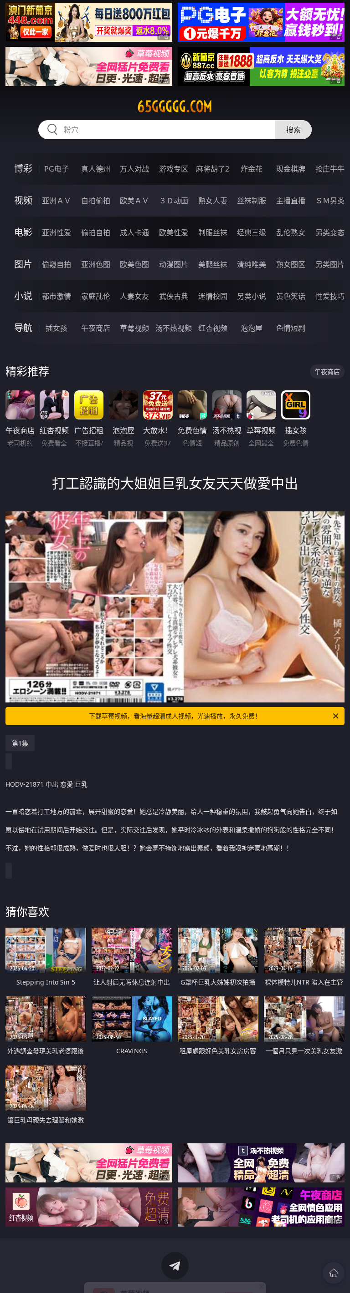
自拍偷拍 (95, 201)
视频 (23, 200)
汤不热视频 (173, 328)
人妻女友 (134, 296)
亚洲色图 (95, 264)
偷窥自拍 (56, 264)
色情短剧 (290, 328)
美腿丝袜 (212, 264)
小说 (23, 296)
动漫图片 (173, 264)
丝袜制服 (251, 201)
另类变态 (330, 232)
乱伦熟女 (290, 232)
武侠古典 (173, 296)
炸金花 (251, 169)
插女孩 (56, 328)
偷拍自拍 (95, 232)
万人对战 (134, 169)
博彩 (23, 168)
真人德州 (95, 169)
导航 (23, 328)
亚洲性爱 (56, 232)
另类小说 (251, 296)
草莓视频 (134, 328)
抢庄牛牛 (330, 169)
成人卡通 (134, 232)
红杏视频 (212, 328)
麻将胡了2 (212, 169)
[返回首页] (334, 1273)
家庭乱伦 (95, 296)
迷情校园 (212, 296)
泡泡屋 (251, 328)
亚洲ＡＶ (56, 201)
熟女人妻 (212, 201)
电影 (23, 232)
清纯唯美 (251, 264)
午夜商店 (95, 328)
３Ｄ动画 (173, 201)
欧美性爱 (173, 232)
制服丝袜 (212, 232)
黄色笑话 (290, 296)
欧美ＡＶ (134, 201)
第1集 (20, 743)
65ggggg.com (174, 106)
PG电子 (56, 169)
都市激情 (56, 296)
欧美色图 (134, 264)
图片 (23, 264)
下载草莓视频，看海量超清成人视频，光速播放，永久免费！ (175, 716)
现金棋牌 (290, 169)
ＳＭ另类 (330, 201)
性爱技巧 (330, 296)
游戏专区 (173, 169)
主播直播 (290, 201)
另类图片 (330, 264)
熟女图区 (290, 264)
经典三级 (251, 232)
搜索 (293, 130)
